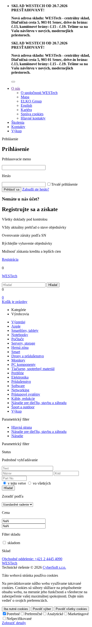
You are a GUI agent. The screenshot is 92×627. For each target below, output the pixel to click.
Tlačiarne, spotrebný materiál (32, 369)
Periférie (17, 373)
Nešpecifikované (19, 619)
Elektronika (20, 377)
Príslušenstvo (21, 382)
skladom (14, 543)
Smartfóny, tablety (24, 330)
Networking (20, 390)
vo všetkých (42, 483)
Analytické (55, 614)
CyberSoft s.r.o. (54, 567)
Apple (16, 326)
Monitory (18, 360)
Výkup (16, 411)
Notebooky (19, 335)
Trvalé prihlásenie (64, 184)
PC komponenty (23, 365)
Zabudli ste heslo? (35, 189)
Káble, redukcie (23, 399)
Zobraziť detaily (14, 623)
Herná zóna (20, 347)
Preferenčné (33, 614)
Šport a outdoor (22, 407)
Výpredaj (18, 322)
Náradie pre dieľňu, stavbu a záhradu (39, 403)
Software (18, 386)
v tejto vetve (17, 483)
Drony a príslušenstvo (27, 356)
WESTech (9, 276)
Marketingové (78, 614)
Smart (15, 352)
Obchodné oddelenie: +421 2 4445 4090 (32, 559)
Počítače (17, 339)
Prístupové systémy (25, 394)
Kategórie (18, 310)
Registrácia (10, 259)
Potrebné (13, 614)
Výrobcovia (20, 314)
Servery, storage (23, 343)
